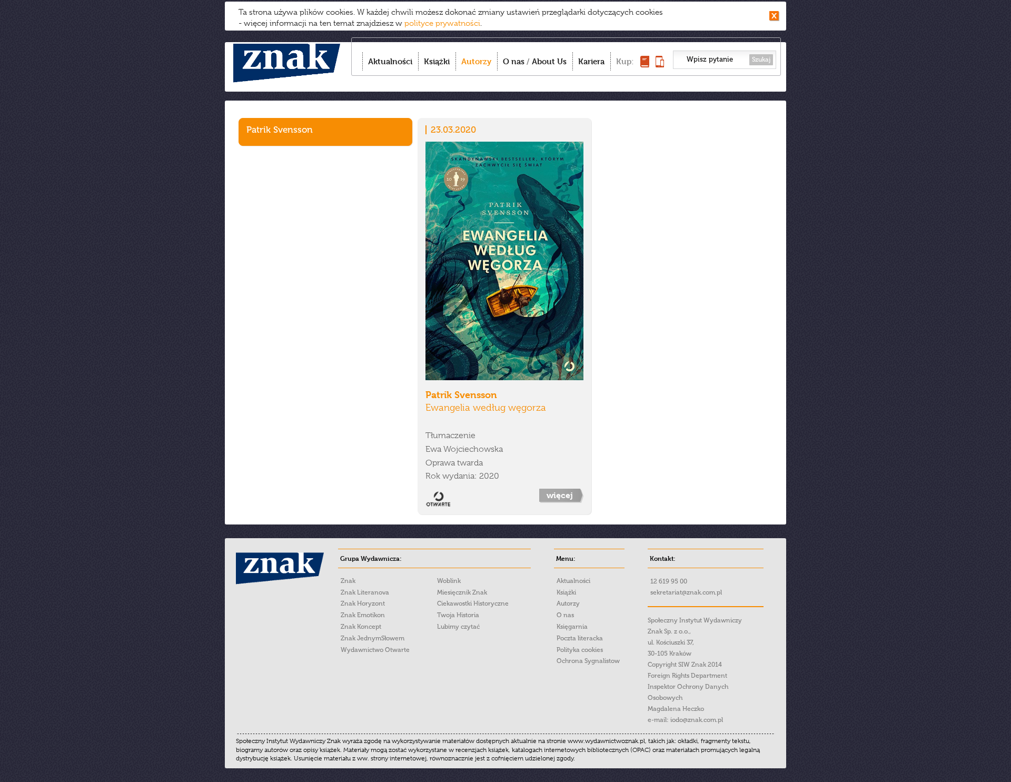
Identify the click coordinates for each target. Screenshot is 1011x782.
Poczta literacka (580, 638)
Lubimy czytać (458, 626)
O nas (513, 61)
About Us (549, 61)
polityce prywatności (442, 23)
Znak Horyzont (363, 603)
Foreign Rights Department (687, 675)
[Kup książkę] (644, 64)
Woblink (449, 581)
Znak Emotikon (363, 615)
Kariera (591, 61)
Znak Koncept (361, 626)
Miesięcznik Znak (462, 592)
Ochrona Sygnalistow (588, 661)
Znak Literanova (365, 592)
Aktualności (390, 61)
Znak (348, 581)
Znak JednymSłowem (372, 638)
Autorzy (476, 61)
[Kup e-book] (660, 64)
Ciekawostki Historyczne (473, 603)
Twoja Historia (458, 615)
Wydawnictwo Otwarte (375, 650)
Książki (437, 61)
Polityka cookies (580, 650)
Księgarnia (572, 626)
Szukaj (761, 59)
